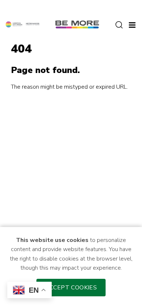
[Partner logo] (22, 24)
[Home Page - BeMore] (77, 24)
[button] (132, 24)
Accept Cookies (71, 288)
